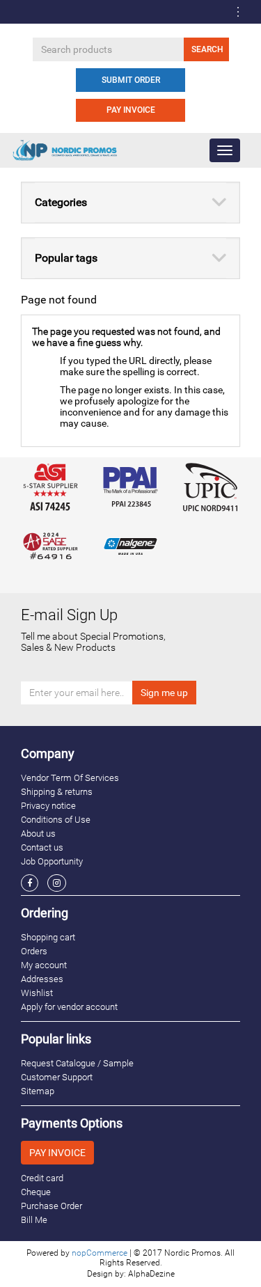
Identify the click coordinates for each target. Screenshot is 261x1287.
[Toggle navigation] (238, 11)
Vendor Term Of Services (70, 778)
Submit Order (131, 80)
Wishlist (37, 993)
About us (38, 833)
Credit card (42, 1178)
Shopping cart (48, 937)
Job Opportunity (52, 861)
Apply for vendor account (69, 1007)
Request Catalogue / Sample (77, 1063)
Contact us (42, 847)
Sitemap (37, 1091)
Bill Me (34, 1220)
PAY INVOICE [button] (57, 1152)
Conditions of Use (55, 819)
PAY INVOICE (130, 110)
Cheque (36, 1192)
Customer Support (57, 1077)
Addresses (42, 979)
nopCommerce (99, 1253)
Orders (34, 951)
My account (44, 965)
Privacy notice (48, 805)
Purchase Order (51, 1206)
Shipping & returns (57, 792)
